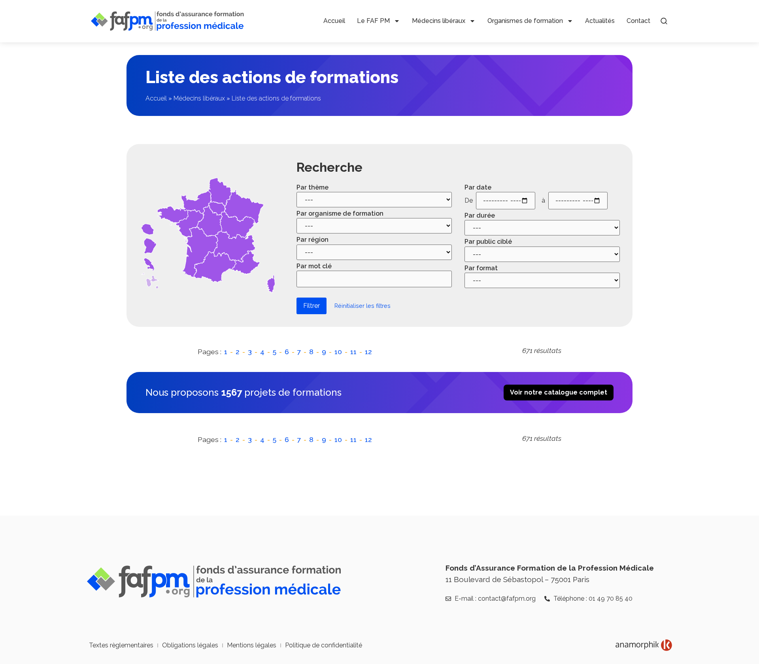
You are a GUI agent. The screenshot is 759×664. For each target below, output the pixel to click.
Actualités (600, 21)
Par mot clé (314, 266)
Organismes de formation (525, 21)
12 (368, 351)
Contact (638, 21)
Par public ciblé (488, 242)
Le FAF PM (373, 21)
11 (353, 351)
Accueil (334, 21)
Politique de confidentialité (323, 645)
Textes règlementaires (121, 645)
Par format (481, 268)
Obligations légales (190, 645)
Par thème (312, 187)
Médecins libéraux (438, 21)
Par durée (479, 215)
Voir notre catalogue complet (558, 392)
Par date (477, 187)
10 (338, 351)
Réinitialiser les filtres (362, 305)
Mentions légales (251, 645)
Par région (312, 240)
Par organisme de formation (339, 214)
